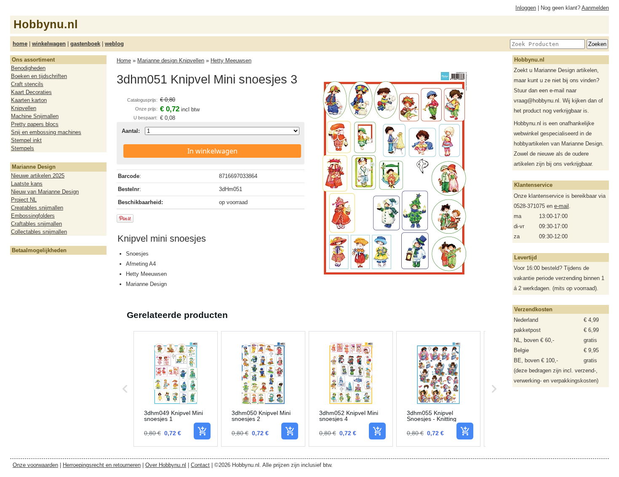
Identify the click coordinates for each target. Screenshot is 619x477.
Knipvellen (23, 108)
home (20, 43)
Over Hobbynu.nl (165, 465)
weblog (114, 43)
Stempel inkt (26, 140)
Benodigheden (28, 68)
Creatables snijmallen (37, 208)
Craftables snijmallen (36, 224)
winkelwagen (49, 43)
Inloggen (525, 8)
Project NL (24, 200)
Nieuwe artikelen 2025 (37, 175)
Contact (200, 465)
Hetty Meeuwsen (231, 60)
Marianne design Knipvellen (170, 60)
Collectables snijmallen (39, 232)
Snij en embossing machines (46, 132)
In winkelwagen (212, 151)
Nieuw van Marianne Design (45, 192)
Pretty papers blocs (35, 124)
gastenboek (85, 43)
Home (124, 60)
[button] (125, 388)
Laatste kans (27, 184)
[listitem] (175, 389)
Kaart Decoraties (31, 92)
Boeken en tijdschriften (39, 76)
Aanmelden (595, 8)
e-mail (561, 206)
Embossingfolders (33, 216)
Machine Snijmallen (35, 116)
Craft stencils (27, 84)
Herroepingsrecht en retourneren (102, 465)
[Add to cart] (202, 431)
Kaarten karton (29, 100)
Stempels (22, 148)
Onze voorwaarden (35, 465)
